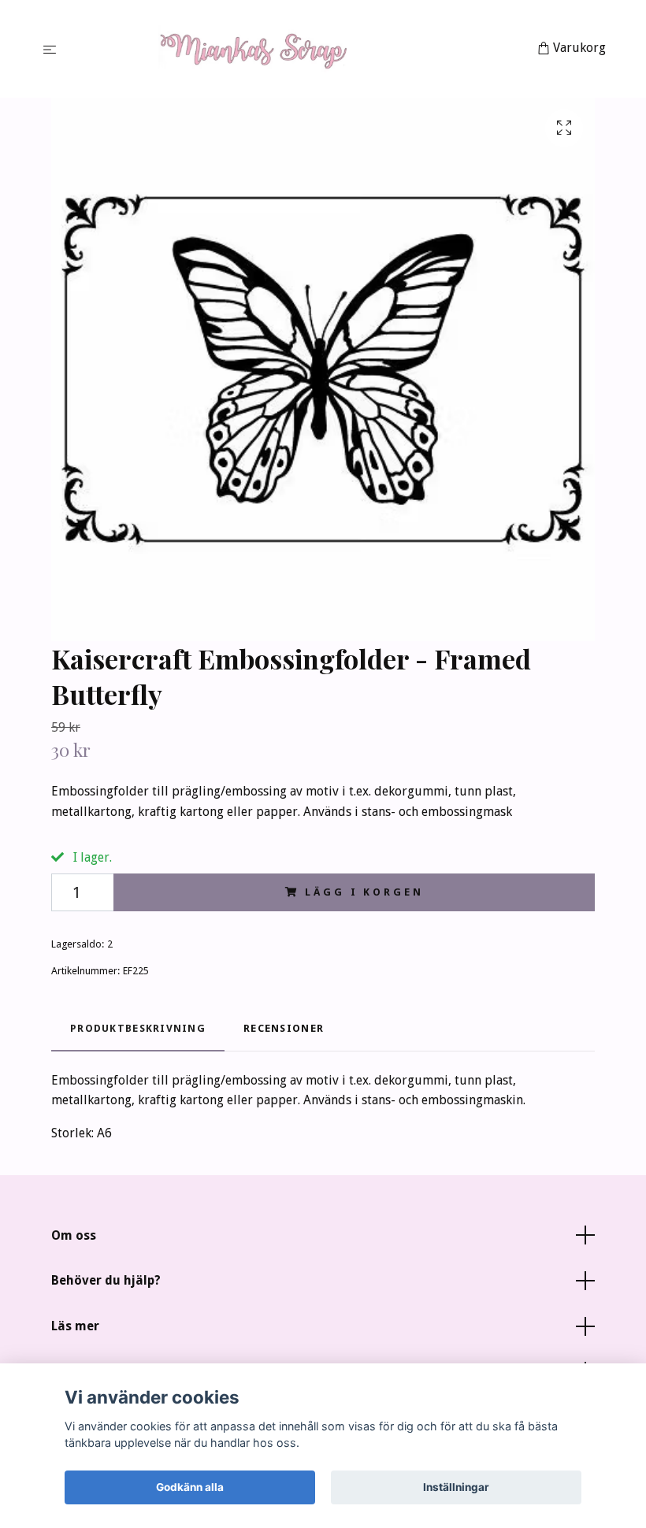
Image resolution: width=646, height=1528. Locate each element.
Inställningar (456, 1487)
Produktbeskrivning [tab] (138, 1028)
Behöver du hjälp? (106, 1280)
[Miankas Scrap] (299, 49)
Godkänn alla (190, 1487)
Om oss (73, 1235)
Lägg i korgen (364, 892)
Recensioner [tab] (283, 1028)
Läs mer (75, 1325)
